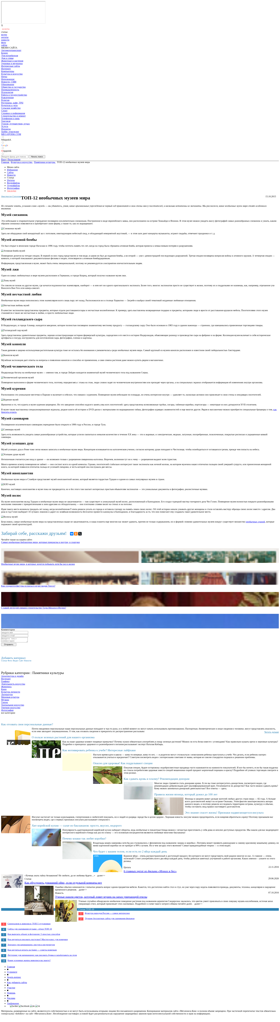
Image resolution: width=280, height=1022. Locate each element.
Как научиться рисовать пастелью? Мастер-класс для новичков (38, 939)
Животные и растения (12, 61)
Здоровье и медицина (12, 63)
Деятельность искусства (13, 684)
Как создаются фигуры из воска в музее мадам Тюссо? (28, 586)
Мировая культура (10, 697)
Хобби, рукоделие (10, 131)
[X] (80, 533)
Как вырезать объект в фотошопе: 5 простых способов (34, 934)
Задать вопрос (14, 977)
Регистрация (14, 159)
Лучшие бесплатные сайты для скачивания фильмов (109, 918)
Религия (5, 100)
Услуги (4, 126)
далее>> (101, 875)
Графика (5, 681)
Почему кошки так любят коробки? (84, 838)
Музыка (5, 699)
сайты (4, 45)
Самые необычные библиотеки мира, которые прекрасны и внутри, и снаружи (40, 542)
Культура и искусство (12, 74)
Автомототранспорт (11, 50)
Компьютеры (7, 71)
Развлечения (7, 97)
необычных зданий (255, 521)
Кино (4, 689)
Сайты (10, 172)
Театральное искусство (12, 705)
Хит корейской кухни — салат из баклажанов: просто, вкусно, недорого (77, 825)
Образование (7, 84)
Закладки (11, 191)
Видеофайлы (13, 183)
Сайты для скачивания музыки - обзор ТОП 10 (30, 929)
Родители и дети (9, 105)
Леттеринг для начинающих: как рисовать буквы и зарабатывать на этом (42, 955)
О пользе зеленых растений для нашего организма (63, 737)
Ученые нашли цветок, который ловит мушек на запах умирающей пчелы (101, 896)
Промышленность (10, 89)
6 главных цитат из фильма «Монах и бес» (150, 871)
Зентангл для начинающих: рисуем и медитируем (31, 944)
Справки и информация (13, 113)
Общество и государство (13, 87)
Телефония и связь (10, 118)
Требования (13, 1003)
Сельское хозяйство (11, 108)
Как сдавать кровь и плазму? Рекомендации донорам (156, 778)
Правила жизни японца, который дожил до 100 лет (185, 794)
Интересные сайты (10, 66)
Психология (7, 92)
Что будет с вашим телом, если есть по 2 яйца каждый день (130, 851)
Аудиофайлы (13, 185)
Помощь (11, 993)
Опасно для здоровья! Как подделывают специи (123, 763)
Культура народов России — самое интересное (107, 913)
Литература (7, 694)
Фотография (7, 710)
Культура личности (10, 692)
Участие (11, 987)
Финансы (6, 129)
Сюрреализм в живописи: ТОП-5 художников (29, 924)
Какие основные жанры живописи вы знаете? (29, 960)
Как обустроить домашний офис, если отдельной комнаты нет (63, 882)
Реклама (11, 998)
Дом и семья (7, 58)
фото (3, 42)
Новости (11, 175)
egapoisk (6, 151)
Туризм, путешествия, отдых (15, 124)
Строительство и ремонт (13, 116)
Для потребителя (9, 55)
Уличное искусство (10, 707)
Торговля (5, 121)
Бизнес (4, 53)
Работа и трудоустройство (14, 95)
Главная (11, 966)
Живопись (6, 686)
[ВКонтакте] (72, 533)
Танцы (4, 702)
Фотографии (13, 188)
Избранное (12, 170)
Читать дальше (271, 732)
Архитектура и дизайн (12, 676)
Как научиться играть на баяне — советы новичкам (32, 950)
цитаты (4, 37)
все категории (8, 713)
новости (5, 40)
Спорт (4, 110)
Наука (4, 76)
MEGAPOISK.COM (11, 134)
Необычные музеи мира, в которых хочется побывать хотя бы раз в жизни (38, 564)
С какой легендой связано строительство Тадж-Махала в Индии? (33, 608)
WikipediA (6, 140)
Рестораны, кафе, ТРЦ (12, 103)
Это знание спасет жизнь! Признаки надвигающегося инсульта (224, 812)
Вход (3, 159)
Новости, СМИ (8, 82)
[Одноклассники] (76, 533)
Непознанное (7, 79)
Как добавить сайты (17, 982)
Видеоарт (6, 678)
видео (4, 34)
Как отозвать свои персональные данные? (27, 724)
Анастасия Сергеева (11, 196)
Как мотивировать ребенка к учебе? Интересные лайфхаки (99, 750)
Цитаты (11, 180)
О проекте (12, 972)
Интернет (6, 68)
